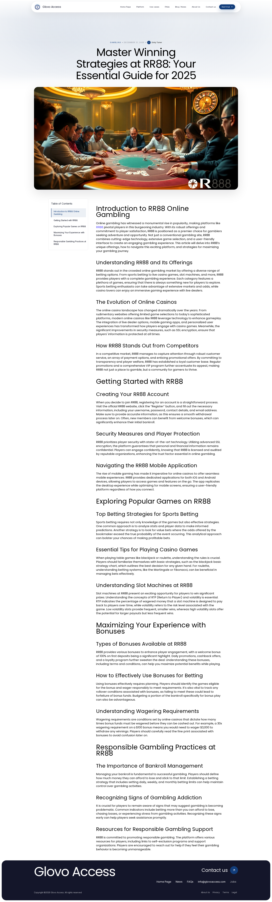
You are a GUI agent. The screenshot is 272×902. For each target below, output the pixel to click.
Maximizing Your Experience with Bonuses (69, 233)
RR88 (99, 227)
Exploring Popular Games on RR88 (70, 226)
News (179, 881)
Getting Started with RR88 (66, 220)
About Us (205, 892)
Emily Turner (157, 42)
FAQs (190, 881)
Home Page (164, 881)
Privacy (216, 892)
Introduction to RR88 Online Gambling (66, 212)
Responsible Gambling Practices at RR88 (70, 242)
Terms (226, 892)
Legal (234, 892)
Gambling (115, 42)
